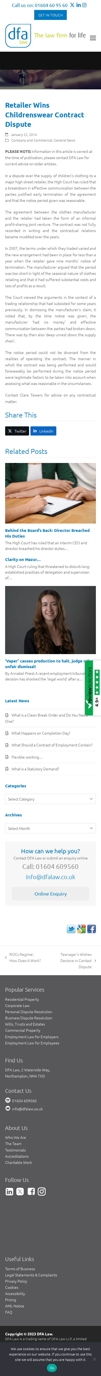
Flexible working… (27, 757)
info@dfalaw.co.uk (50, 876)
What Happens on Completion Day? (41, 733)
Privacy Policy (16, 1281)
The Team (13, 1143)
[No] (94, 1359)
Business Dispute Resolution (28, 1017)
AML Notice (14, 1305)
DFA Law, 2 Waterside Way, (27, 1069)
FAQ (8, 1312)
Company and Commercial (31, 140)
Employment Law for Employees (32, 1042)
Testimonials (15, 1150)
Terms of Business (20, 1268)
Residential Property (22, 999)
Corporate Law (17, 1005)
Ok (52, 1368)
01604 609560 (24, 1100)
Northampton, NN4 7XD (25, 1076)
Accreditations (17, 1156)
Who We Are (15, 1137)
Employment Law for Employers (31, 1036)
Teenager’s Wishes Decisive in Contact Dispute (69, 961)
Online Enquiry (50, 893)
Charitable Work (18, 1162)
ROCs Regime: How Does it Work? (23, 958)
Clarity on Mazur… (23, 559)
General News (64, 140)
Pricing (10, 1299)
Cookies (11, 1287)
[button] (93, 38)
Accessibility (15, 1293)
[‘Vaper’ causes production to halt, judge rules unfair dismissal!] (50, 619)
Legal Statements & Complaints (31, 1274)
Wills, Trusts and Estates (25, 1024)
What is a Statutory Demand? (35, 768)
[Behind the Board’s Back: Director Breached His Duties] (50, 492)
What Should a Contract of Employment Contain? (52, 744)
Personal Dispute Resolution (28, 1011)
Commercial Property (22, 1030)
